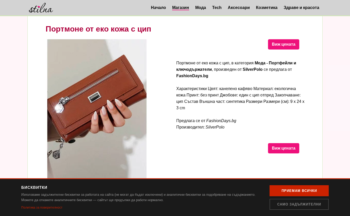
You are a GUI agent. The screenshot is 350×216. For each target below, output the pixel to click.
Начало (158, 7)
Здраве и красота (301, 7)
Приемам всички (299, 191)
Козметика (266, 7)
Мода (200, 7)
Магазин (180, 7)
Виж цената (283, 44)
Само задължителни (299, 204)
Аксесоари (239, 7)
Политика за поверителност (42, 207)
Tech (217, 7)
